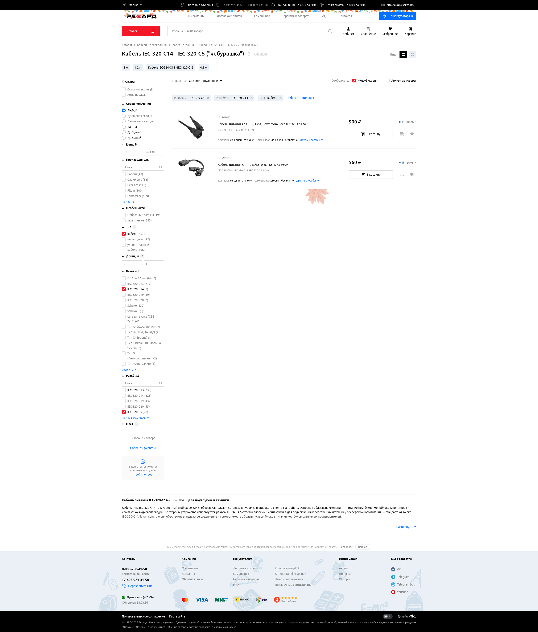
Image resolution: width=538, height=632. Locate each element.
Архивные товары (403, 80)
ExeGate (132, 185)
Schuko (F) (134, 311)
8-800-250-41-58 (134, 569)
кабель (132, 234)
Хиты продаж (136, 94)
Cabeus (132, 174)
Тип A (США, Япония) (141, 327)
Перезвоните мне (140, 586)
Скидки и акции (138, 89)
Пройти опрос (143, 474)
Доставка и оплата (229, 16)
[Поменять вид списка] (403, 54)
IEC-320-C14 (135, 289)
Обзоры (344, 579)
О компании (196, 16)
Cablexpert (134, 179)
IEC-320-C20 (135, 300)
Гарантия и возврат (295, 16)
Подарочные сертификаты (293, 584)
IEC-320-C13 (135, 283)
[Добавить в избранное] (412, 134)
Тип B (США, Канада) (141, 332)
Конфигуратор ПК (401, 16)
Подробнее (346, 547)
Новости (345, 573)
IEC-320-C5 (134, 412)
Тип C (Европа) (137, 337)
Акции (343, 568)
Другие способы (310, 140)
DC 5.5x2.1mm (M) (139, 278)
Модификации (367, 80)
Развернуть (404, 527)
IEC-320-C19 (135, 294)
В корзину (373, 134)
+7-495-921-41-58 (135, 580)
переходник (135, 239)
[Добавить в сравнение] (402, 134)
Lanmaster (134, 196)
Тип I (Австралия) (139, 363)
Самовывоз (262, 16)
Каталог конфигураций (290, 573)
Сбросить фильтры (143, 448)
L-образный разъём (140, 215)
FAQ (323, 16)
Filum (131, 190)
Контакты (345, 16)
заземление (135, 220)
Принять (363, 547)
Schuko (132, 305)
